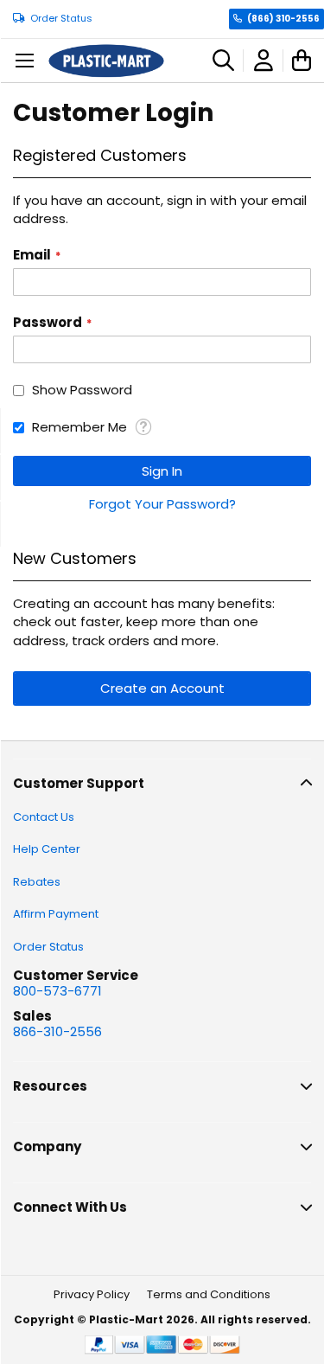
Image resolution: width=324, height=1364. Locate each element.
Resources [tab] (50, 1086)
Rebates (36, 882)
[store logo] (106, 61)
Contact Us (43, 817)
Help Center (46, 849)
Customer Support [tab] (78, 783)
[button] (143, 427)
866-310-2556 (57, 1031)
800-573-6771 (57, 991)
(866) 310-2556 (283, 18)
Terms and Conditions (208, 1294)
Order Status (61, 18)
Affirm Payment (55, 914)
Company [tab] (47, 1146)
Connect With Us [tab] (70, 1207)
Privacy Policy (92, 1294)
